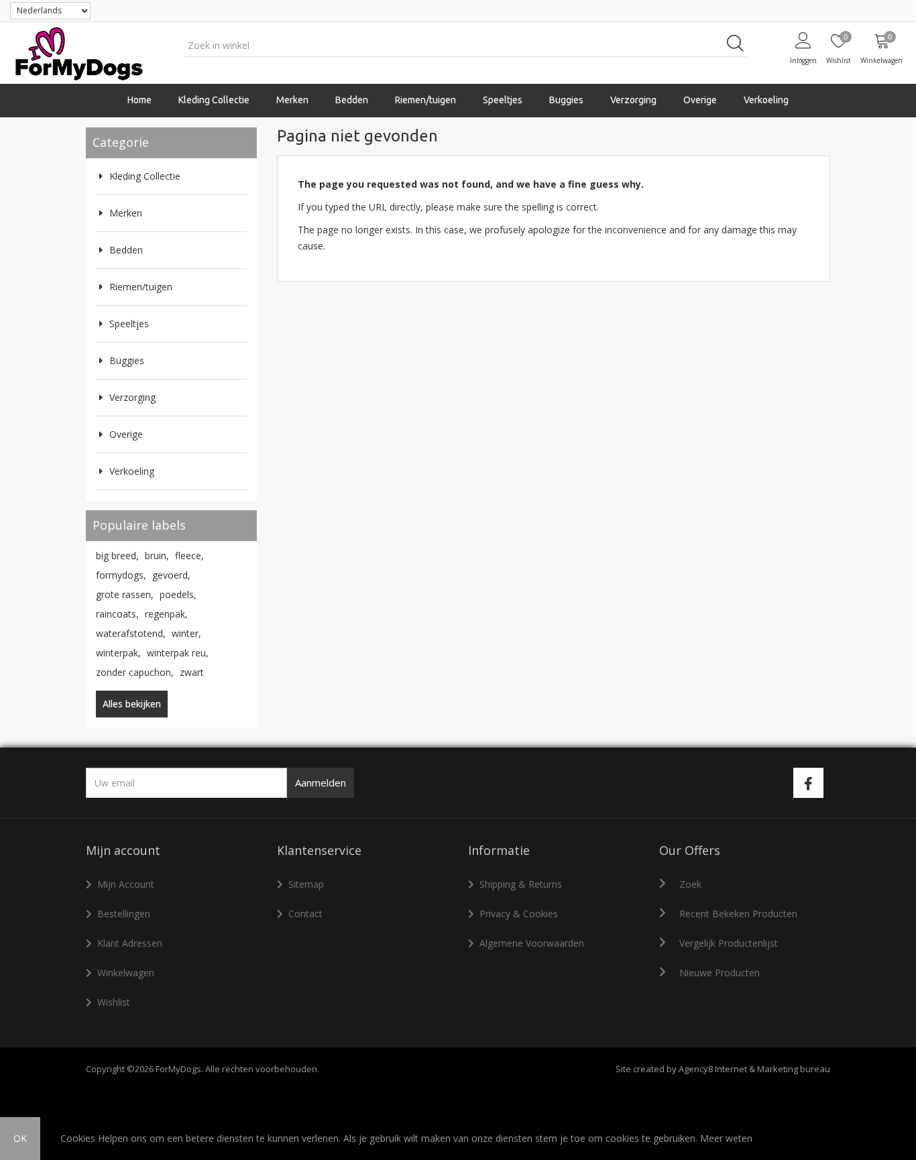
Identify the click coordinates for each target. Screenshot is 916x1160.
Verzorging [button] (633, 100)
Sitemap (306, 884)
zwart (192, 672)
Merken (125, 213)
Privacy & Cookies (518, 913)
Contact (305, 913)
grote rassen (125, 594)
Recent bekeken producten (738, 913)
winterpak (118, 652)
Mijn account (125, 884)
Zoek (690, 884)
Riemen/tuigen (140, 286)
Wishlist (113, 1002)
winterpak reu (178, 652)
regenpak (166, 613)
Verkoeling (766, 100)
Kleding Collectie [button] (213, 100)
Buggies (566, 100)
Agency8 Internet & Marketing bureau (754, 1069)
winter (186, 633)
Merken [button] (292, 100)
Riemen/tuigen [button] (425, 100)
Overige (126, 434)
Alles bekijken (132, 703)
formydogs (121, 575)
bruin (157, 555)
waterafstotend (131, 633)
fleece (189, 555)
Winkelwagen (125, 972)
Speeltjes (129, 323)
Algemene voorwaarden (531, 943)
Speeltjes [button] (502, 100)
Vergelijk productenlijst (728, 943)
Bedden (351, 100)
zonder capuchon (135, 672)
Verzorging (132, 397)
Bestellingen (123, 913)
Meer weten (726, 1138)
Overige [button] (700, 100)
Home (139, 100)
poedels (178, 594)
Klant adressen (129, 943)
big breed (117, 555)
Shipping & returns (520, 884)
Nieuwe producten (719, 972)
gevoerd (171, 575)
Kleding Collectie (144, 176)
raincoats (117, 613)
